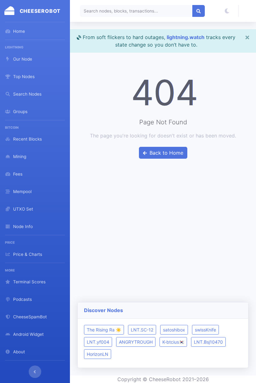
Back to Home (165, 153)
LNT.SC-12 (142, 329)
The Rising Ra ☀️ (104, 329)
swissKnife (205, 329)
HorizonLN (97, 354)
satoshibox (174, 329)
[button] (247, 11)
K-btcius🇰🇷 (173, 342)
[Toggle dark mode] (227, 11)
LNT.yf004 (98, 342)
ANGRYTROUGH (136, 342)
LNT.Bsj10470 (208, 342)
